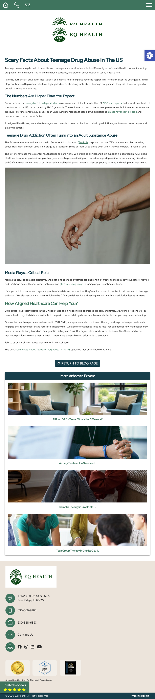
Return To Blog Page (79, 363)
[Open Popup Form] (29, 5)
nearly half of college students (43, 103)
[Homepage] (8, 5)
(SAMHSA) (83, 142)
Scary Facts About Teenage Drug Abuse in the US (42, 349)
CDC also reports (112, 103)
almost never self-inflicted (122, 111)
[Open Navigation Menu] (149, 5)
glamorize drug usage (71, 284)
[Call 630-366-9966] (19, 5)
